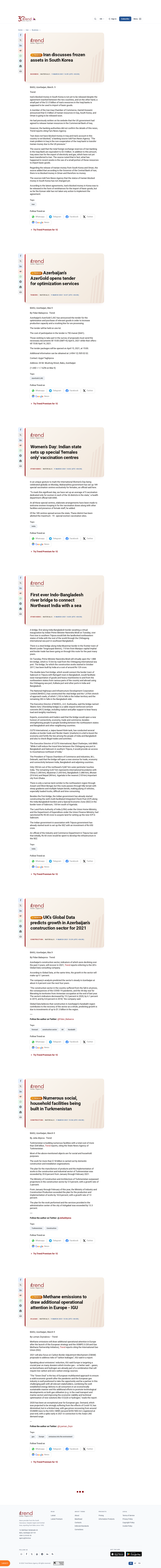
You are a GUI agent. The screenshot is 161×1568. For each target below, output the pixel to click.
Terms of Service (128, 1515)
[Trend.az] (27, 18)
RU (139, 1563)
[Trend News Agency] (25, 1514)
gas (33, 1437)
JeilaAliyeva (65, 1218)
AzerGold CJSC (37, 378)
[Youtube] (37, 1554)
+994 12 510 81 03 (25, 1535)
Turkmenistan (37, 1228)
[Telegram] (42, 1554)
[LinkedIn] (47, 1554)
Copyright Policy (128, 1522)
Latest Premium (56, 1519)
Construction (51, 1228)
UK (62, 1029)
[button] (20, 35)
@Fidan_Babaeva (66, 1019)
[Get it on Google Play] (134, 1554)
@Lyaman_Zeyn (65, 1426)
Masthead (78, 1519)
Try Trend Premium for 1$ (45, 229)
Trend (67, 965)
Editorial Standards (82, 1526)
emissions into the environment (60, 1437)
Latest (53, 1515)
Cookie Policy (127, 1526)
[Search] (95, 19)
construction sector (49, 1029)
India (33, 526)
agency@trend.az (25, 1538)
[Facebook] (26, 1554)
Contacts (78, 1522)
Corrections (79, 1529)
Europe (41, 1437)
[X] (32, 1554)
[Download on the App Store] (117, 1554)
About (77, 1515)
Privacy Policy (128, 1519)
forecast (35, 1029)
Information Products (106, 1519)
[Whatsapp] (21, 1554)
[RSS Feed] (52, 1554)
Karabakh (71, 1029)
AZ (135, 1563)
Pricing (101, 1515)
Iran (33, 204)
